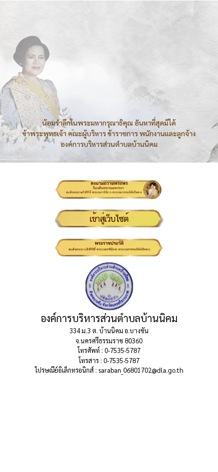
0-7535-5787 (122, 350)
